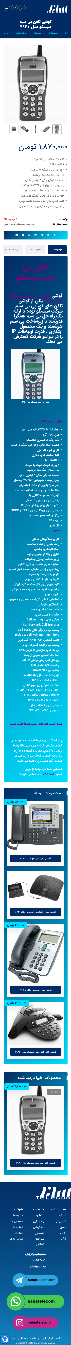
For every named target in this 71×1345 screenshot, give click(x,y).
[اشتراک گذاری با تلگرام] (23, 235)
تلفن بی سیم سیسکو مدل (37, 298)
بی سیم (30, 224)
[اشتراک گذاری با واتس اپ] (29, 235)
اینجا (27, 724)
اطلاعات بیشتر (47, 877)
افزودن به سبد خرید (45, 807)
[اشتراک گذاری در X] (48, 235)
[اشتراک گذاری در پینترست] (41, 235)
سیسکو (21, 224)
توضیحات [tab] (57, 249)
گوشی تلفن (10, 224)
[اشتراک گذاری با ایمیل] (16, 235)
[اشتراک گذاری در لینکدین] (35, 235)
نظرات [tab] (36, 249)
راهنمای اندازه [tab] (11, 249)
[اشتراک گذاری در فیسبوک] (54, 235)
